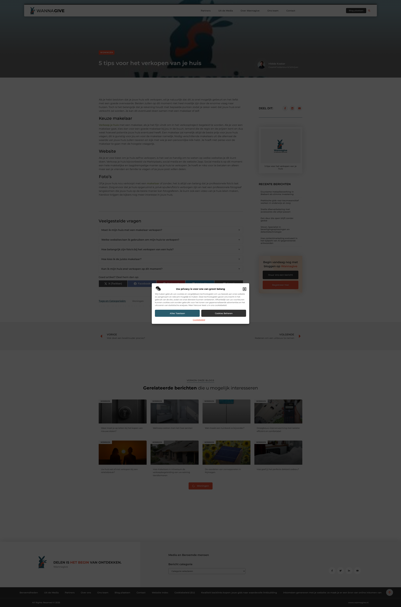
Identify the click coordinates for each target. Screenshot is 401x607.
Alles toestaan (177, 313)
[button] (244, 289)
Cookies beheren (224, 313)
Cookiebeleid (199, 320)
